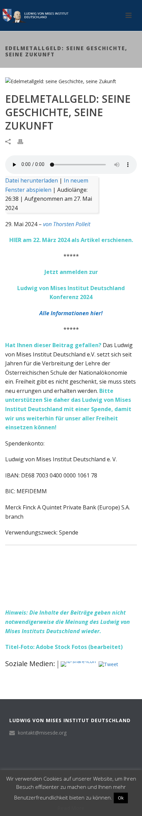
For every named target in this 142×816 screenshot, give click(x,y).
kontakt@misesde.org (42, 733)
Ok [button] (121, 798)
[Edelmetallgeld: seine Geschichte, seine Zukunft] (71, 81)
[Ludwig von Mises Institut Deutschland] (34, 15)
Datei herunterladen (31, 180)
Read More (71, 807)
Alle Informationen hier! (71, 313)
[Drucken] (24, 141)
